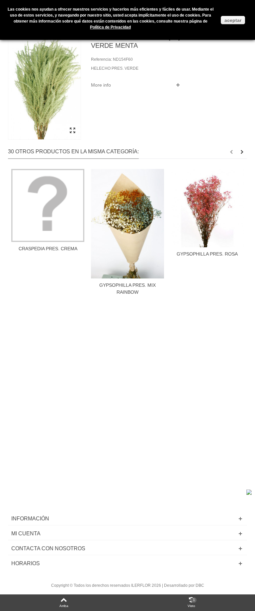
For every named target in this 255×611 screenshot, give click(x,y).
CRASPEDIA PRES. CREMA (48, 248)
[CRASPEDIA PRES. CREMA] (47, 205)
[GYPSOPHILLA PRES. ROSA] (207, 208)
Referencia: (101, 59)
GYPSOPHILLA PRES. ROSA (207, 254)
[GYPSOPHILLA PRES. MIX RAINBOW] (127, 223)
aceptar (232, 20)
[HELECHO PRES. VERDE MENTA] (72, 130)
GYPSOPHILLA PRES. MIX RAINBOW (127, 288)
